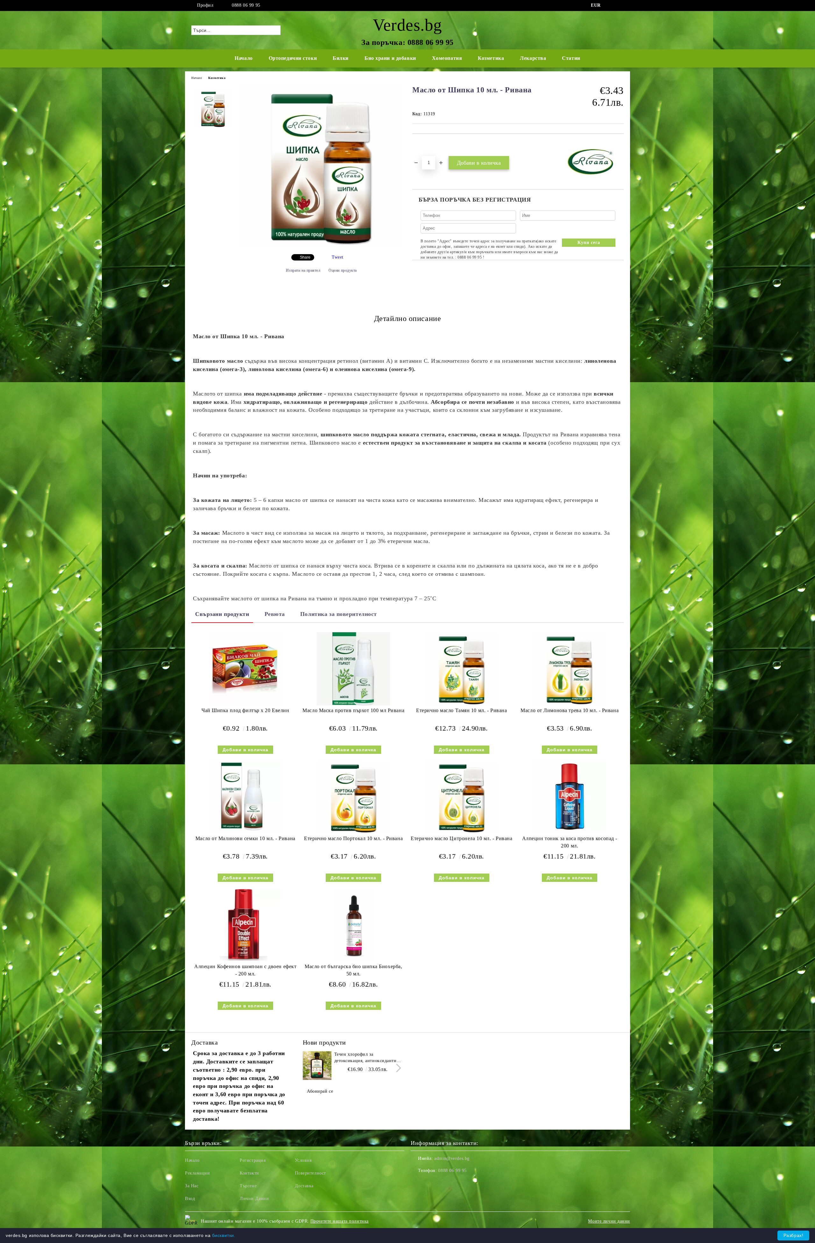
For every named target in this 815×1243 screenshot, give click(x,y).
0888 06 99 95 (246, 5)
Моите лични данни (609, 1221)
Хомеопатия (447, 58)
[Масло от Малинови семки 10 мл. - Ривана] (245, 796)
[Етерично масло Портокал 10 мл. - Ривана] (353, 796)
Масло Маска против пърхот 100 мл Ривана (353, 710)
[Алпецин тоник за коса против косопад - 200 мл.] (569, 796)
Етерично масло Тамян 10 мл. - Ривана (461, 710)
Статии (571, 58)
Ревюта (275, 614)
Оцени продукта (343, 270)
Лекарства (533, 58)
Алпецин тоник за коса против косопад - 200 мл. (569, 842)
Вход (190, 1198)
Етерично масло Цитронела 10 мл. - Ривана (461, 838)
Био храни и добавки (390, 58)
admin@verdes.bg (451, 1158)
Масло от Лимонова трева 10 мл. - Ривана (570, 710)
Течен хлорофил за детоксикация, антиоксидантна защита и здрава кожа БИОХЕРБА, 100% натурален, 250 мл (366, 1058)
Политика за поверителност (338, 614)
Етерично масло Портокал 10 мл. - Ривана (353, 838)
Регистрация (253, 1160)
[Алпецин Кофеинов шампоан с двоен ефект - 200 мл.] (245, 924)
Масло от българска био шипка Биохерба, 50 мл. (353, 970)
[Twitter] (620, 5)
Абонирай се (320, 1091)
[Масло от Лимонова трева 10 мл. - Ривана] (569, 668)
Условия (303, 1160)
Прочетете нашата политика (339, 1221)
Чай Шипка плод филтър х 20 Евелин (245, 710)
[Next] (397, 1068)
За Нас (191, 1185)
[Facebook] (610, 5)
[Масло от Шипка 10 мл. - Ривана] (321, 245)
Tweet (338, 257)
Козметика (491, 58)
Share (305, 257)
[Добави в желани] (424, 144)
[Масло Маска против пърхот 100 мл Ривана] (353, 668)
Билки (341, 58)
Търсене (248, 1185)
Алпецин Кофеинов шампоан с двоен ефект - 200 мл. (245, 970)
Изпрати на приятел (303, 270)
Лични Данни (254, 1198)
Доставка (304, 1185)
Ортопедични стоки (293, 58)
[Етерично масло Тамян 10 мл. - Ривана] (461, 668)
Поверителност (310, 1173)
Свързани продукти (222, 614)
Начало (243, 58)
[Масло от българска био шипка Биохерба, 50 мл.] (353, 924)
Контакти (249, 1173)
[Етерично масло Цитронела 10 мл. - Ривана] (461, 796)
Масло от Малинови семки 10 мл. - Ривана (245, 838)
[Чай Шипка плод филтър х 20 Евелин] (245, 668)
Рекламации (197, 1173)
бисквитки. (224, 1235)
